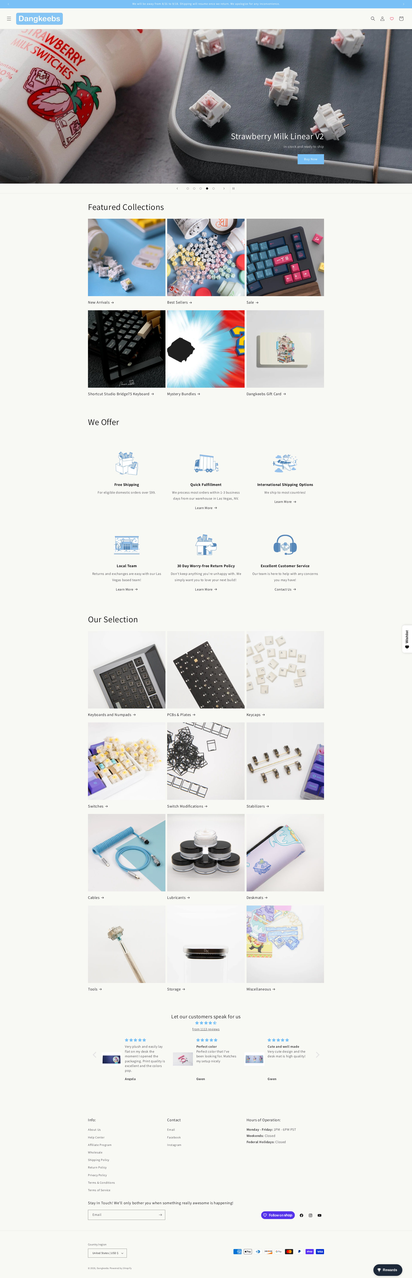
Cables (94, 897)
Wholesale (95, 1152)
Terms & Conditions (101, 1183)
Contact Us (283, 589)
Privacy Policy (97, 1175)
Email (171, 1130)
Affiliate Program (100, 1145)
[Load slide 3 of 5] (200, 188)
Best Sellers (177, 302)
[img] (206, 1023)
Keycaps (254, 714)
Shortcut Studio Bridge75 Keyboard (119, 393)
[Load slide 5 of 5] (213, 188)
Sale (250, 302)
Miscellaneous (259, 989)
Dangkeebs (103, 1268)
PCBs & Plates (179, 714)
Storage (174, 989)
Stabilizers (256, 806)
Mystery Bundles (181, 393)
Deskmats (255, 897)
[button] (9, 18)
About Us (94, 1130)
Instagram (174, 1145)
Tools (92, 989)
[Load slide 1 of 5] (188, 188)
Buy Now (311, 159)
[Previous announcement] (8, 4)
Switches (95, 806)
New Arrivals (98, 302)
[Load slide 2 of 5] (194, 188)
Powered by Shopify (121, 1268)
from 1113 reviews (206, 1029)
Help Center (96, 1137)
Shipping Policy (98, 1160)
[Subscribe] (160, 1215)
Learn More (203, 508)
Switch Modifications (185, 806)
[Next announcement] (403, 4)
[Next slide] (224, 188)
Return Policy (97, 1167)
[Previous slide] (177, 188)
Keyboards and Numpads (109, 714)
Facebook (174, 1137)
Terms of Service (99, 1190)
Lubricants (176, 897)
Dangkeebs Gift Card (264, 393)
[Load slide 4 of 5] (207, 188)
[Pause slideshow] (234, 188)
